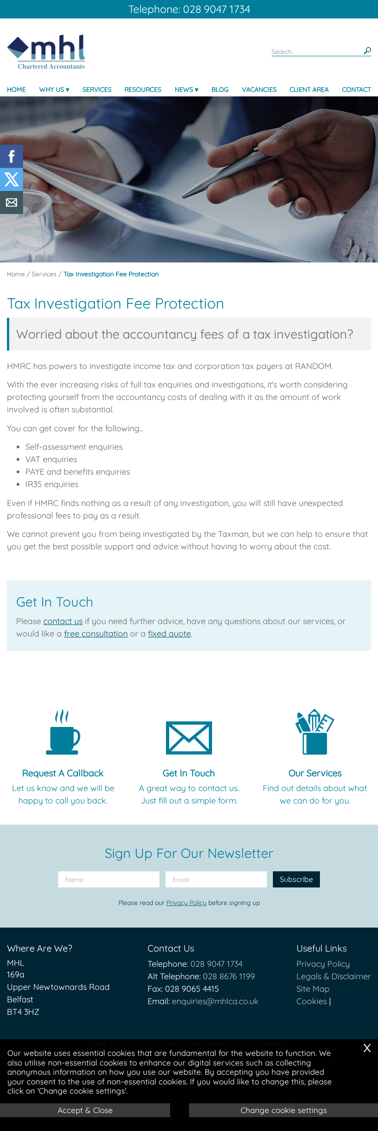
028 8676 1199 (229, 976)
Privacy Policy (186, 903)
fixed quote (169, 633)
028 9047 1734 (216, 963)
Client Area (309, 89)
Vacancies (259, 89)
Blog (220, 89)
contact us (63, 621)
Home (16, 89)
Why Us (51, 89)
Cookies (311, 1001)
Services (97, 89)
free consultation (96, 633)
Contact (356, 89)
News (184, 89)
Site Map (313, 988)
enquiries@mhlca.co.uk (215, 1001)
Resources (142, 89)
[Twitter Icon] (11, 188)
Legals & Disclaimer (333, 976)
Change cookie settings (284, 1110)
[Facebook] (11, 165)
